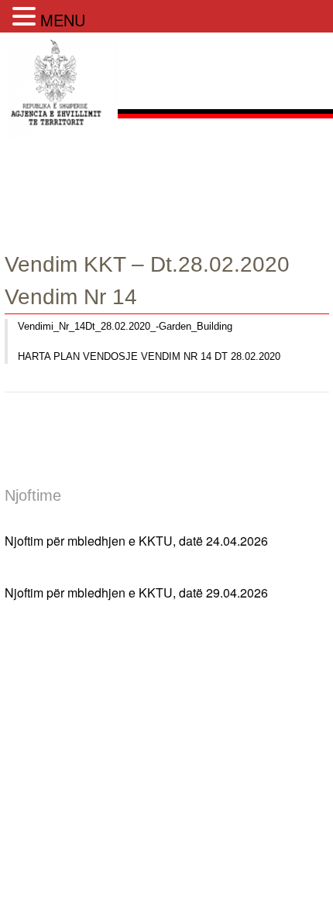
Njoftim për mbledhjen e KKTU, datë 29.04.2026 (136, 590)
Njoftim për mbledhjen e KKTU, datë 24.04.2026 (136, 538)
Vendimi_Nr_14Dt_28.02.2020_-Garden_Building (125, 326)
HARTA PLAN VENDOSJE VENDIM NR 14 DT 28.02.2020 (149, 356)
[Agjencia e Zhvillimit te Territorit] (59, 141)
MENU (62, 20)
